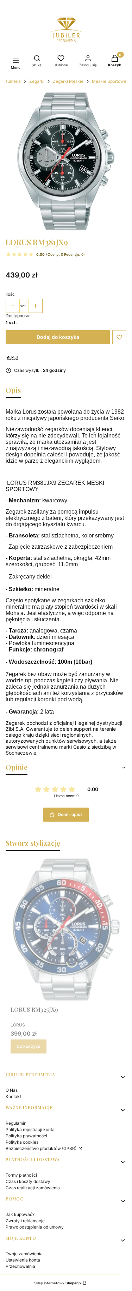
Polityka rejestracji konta (30, 1129)
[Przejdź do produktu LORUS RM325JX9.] (66, 929)
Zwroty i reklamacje (25, 1220)
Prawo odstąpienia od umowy (35, 1227)
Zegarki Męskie (68, 81)
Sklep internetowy (58, 1283)
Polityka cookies (22, 1142)
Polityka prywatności (26, 1135)
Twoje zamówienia (24, 1253)
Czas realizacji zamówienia (33, 1187)
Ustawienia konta (23, 1260)
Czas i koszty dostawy (28, 1181)
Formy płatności (21, 1175)
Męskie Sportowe (109, 81)
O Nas (12, 1090)
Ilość (10, 294)
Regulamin (16, 1123)
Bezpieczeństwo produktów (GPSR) (41, 1148)
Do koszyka (28, 1046)
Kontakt (13, 1096)
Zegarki (36, 81)
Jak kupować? (20, 1214)
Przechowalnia (20, 1266)
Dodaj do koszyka (58, 337)
